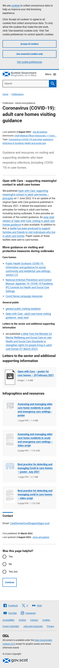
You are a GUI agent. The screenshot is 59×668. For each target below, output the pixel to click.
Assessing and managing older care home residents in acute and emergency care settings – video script (35, 440)
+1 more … (51, 135)
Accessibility (8, 620)
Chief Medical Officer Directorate (30, 135)
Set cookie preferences (29, 62)
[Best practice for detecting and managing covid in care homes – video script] (10, 496)
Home (5, 94)
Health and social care (35, 143)
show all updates (41, 537)
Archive (22, 620)
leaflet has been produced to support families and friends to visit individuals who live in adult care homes (29, 232)
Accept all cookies (29, 44)
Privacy (50, 626)
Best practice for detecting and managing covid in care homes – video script (35, 494)
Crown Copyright (11, 626)
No (10, 564)
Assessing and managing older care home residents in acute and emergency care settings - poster (35, 410)
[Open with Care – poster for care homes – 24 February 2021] (10, 377)
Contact (34, 620)
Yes (11, 556)
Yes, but (13, 571)
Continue (9, 582)
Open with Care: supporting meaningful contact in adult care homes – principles (26, 194)
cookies (15, 5)
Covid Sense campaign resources (24, 296)
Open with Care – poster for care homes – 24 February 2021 (36, 373)
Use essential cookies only (29, 54)
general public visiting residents (23, 308)
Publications (17, 94)
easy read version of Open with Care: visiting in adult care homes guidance (29, 221)
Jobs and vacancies (33, 626)
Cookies (46, 620)
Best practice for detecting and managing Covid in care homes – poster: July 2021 (35, 468)
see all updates (40, 132)
